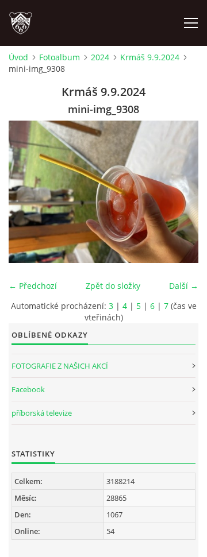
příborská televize (42, 413)
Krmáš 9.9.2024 (149, 57)
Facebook (28, 389)
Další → (183, 285)
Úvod (18, 57)
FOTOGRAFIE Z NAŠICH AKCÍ (60, 366)
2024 (100, 57)
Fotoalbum (59, 57)
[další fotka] (180, 192)
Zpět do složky (113, 285)
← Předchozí (33, 285)
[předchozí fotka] (27, 192)
